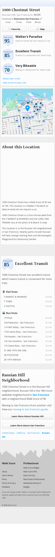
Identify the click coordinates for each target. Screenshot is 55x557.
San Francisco (24, 14)
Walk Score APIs (30, 472)
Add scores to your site (14, 82)
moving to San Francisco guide (30, 409)
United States (8, 433)
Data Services (29, 475)
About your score (11, 78)
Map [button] (42, 29)
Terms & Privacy (9, 483)
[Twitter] (4, 467)
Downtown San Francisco (27, 19)
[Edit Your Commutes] (41, 18)
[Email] (13, 467)
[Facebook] (8, 467)
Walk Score (8, 463)
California (20, 433)
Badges (26, 487)
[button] (27, 108)
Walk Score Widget (31, 468)
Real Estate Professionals (34, 479)
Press (4, 479)
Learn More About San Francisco (27, 425)
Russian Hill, (9, 14)
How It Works (7, 475)
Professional (30, 463)
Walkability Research (32, 483)
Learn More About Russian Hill (27, 416)
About (4, 472)
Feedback (6, 487)
